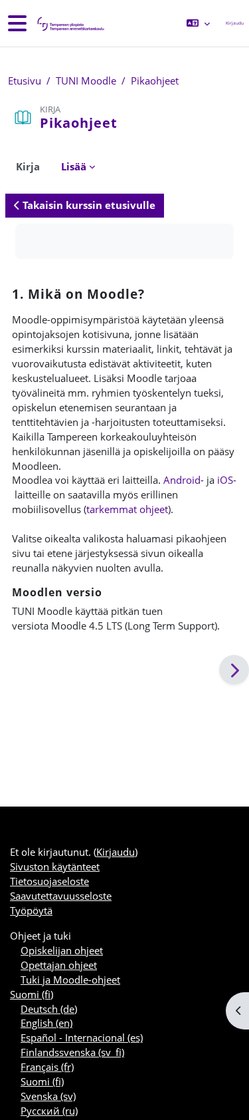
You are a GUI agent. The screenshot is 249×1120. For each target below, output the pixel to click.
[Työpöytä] (70, 23)
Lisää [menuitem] (73, 166)
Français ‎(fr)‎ (47, 1066)
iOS (225, 479)
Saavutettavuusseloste (61, 895)
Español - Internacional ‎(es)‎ (82, 1037)
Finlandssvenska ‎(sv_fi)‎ (72, 1052)
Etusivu (24, 80)
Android (182, 479)
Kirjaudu (235, 23)
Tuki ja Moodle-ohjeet (70, 979)
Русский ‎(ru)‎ (49, 1110)
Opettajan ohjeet (59, 965)
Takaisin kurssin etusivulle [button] (87, 205)
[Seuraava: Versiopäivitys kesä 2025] (234, 670)
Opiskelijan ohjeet (62, 950)
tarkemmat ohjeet (127, 509)
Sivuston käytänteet (55, 866)
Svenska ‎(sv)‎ (48, 1096)
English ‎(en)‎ (46, 1022)
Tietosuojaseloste (49, 881)
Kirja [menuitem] (28, 166)
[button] (198, 23)
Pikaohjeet (155, 80)
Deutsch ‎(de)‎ (49, 1009)
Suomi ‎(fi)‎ (31, 994)
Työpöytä (31, 910)
